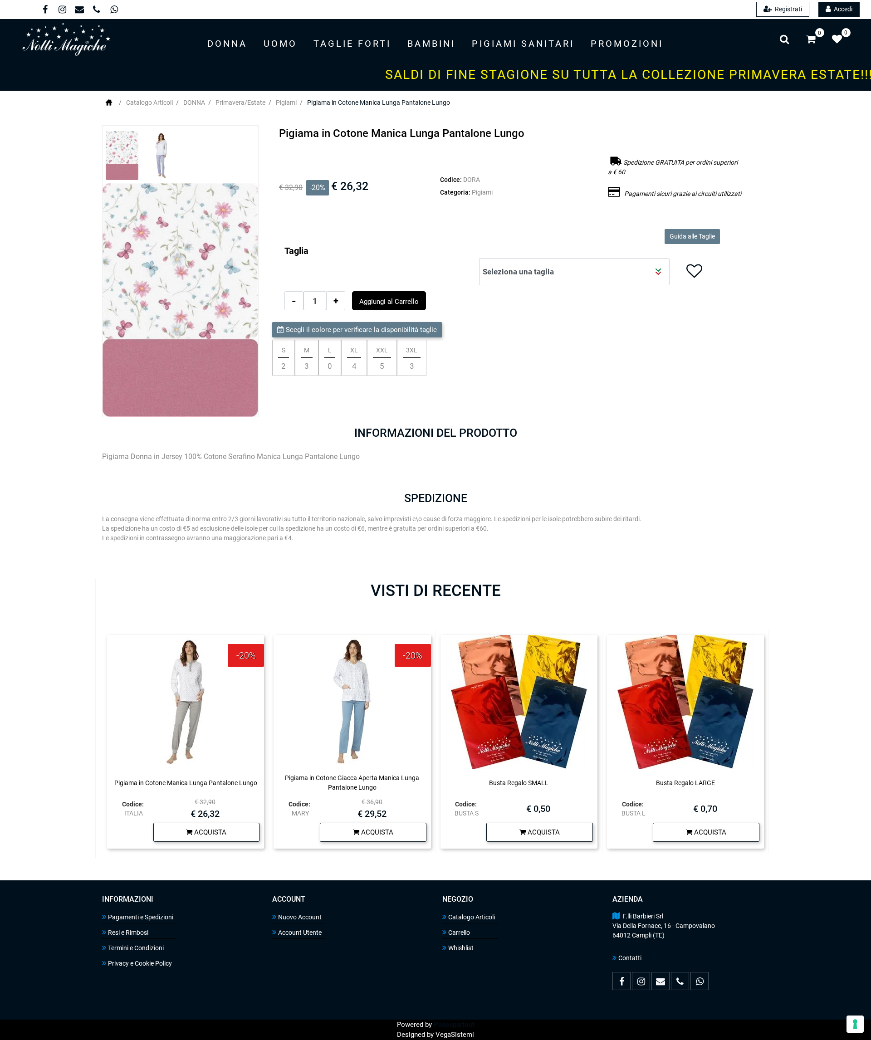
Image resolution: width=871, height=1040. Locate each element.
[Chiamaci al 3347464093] (96, 10)
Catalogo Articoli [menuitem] (471, 917)
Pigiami (286, 102)
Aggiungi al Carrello (389, 302)
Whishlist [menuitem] (461, 948)
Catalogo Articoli (149, 102)
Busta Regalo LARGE (685, 782)
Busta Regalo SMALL (518, 782)
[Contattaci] (79, 10)
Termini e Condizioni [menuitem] (136, 948)
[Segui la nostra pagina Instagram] (61, 10)
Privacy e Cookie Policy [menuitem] (140, 963)
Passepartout (454, 1024)
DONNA (194, 102)
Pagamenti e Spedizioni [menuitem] (140, 917)
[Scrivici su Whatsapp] (113, 10)
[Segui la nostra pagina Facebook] (44, 10)
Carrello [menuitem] (459, 932)
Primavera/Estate (240, 102)
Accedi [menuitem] (842, 9)
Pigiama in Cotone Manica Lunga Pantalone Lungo (378, 102)
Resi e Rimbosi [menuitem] (128, 932)
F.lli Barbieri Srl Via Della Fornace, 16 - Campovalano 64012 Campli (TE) (663, 926)
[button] (180, 300)
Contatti (629, 958)
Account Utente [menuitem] (300, 932)
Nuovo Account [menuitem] (300, 917)
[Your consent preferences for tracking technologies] (855, 1024)
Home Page (109, 102)
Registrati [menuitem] (787, 9)
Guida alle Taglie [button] (692, 236)
